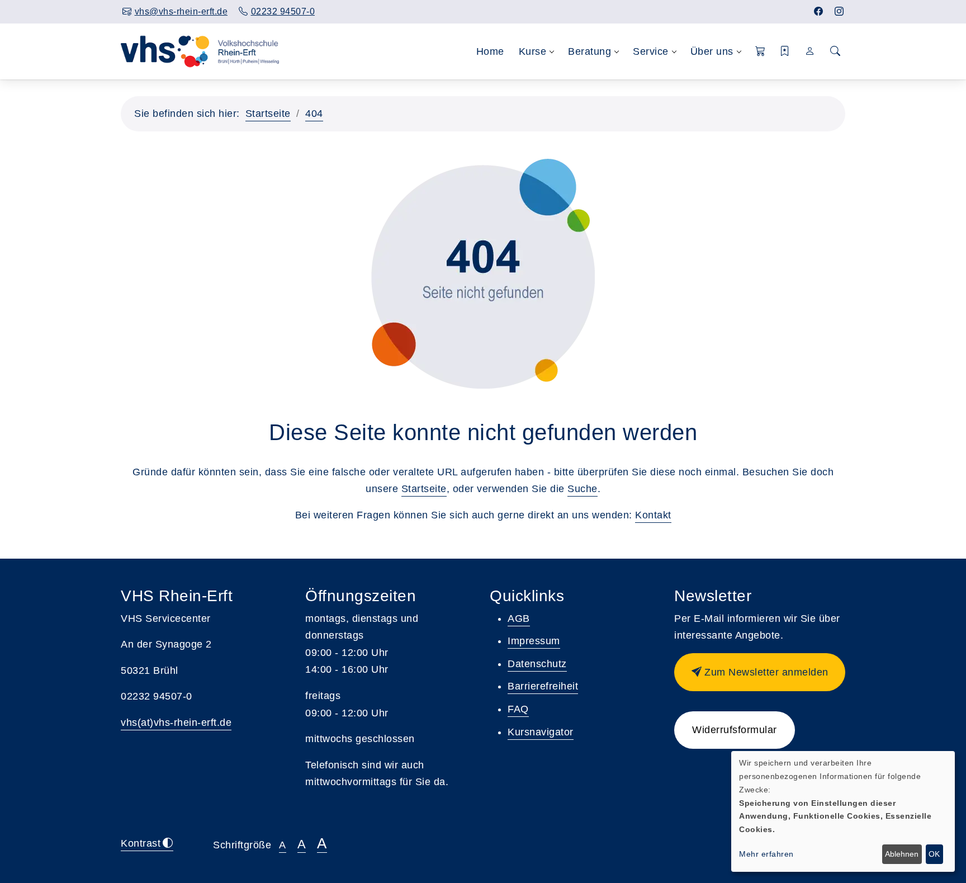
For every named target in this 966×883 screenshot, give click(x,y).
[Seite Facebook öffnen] (818, 11)
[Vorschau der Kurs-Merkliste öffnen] (785, 51)
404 (314, 113)
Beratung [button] (589, 51)
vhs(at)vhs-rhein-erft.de (176, 722)
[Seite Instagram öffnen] (839, 11)
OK (934, 853)
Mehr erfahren (766, 853)
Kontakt (653, 515)
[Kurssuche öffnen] (835, 52)
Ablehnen (901, 853)
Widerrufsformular (734, 729)
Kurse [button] (533, 51)
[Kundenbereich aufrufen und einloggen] (810, 51)
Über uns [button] (711, 51)
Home (490, 51)
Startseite (268, 113)
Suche (582, 488)
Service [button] (651, 51)
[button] (760, 51)
